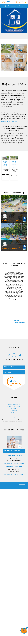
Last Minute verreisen (14, 413)
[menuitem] (26, 2)
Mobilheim (14, 411)
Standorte (14, 408)
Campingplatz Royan (14, 404)
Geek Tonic (22, 484)
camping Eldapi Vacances (9, 122)
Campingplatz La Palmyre (14, 406)
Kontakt (14, 417)
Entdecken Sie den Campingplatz (14, 463)
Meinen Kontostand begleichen (14, 415)
